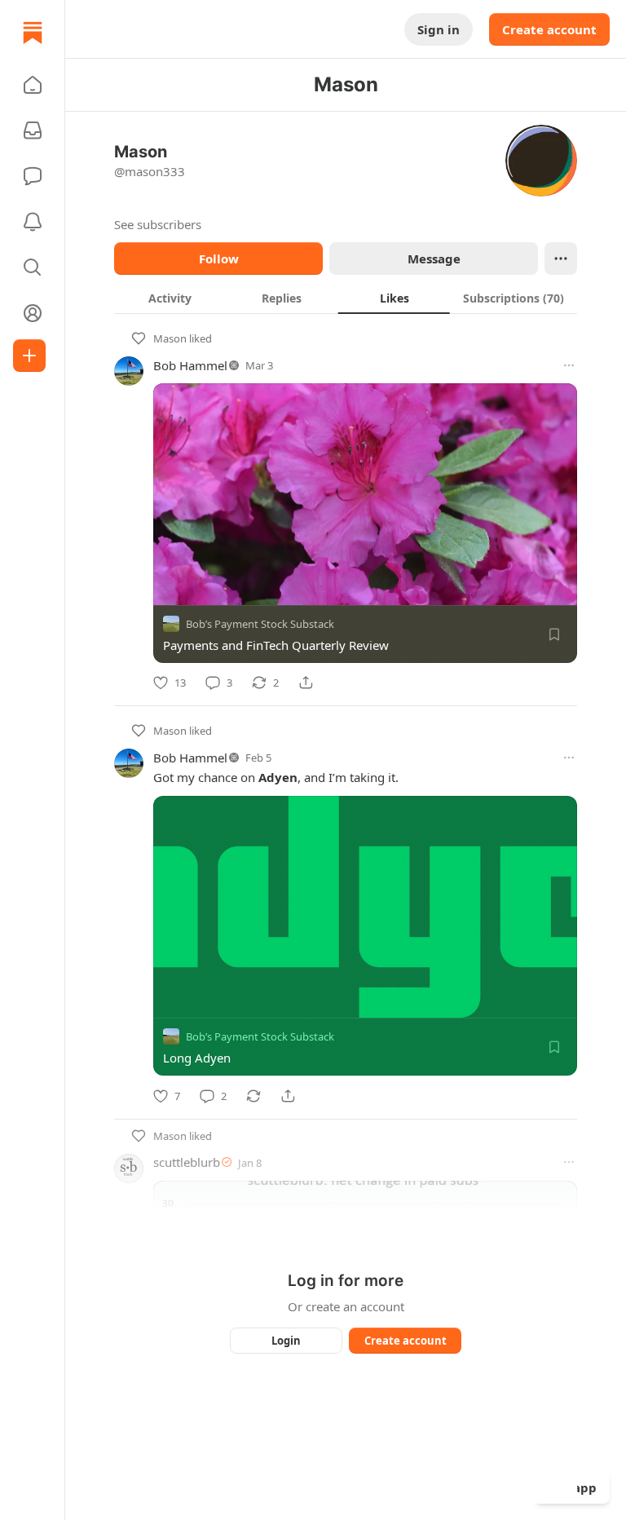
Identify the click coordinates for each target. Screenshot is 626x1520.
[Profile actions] (560, 258)
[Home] (32, 32)
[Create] (29, 355)
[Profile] (32, 313)
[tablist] (345, 297)
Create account (549, 29)
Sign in (438, 29)
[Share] (306, 682)
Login (286, 1340)
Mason (170, 338)
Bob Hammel (190, 365)
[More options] (569, 365)
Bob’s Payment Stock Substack (260, 623)
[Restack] (253, 1096)
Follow (219, 258)
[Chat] (32, 176)
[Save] (554, 634)
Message (434, 258)
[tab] (170, 297)
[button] (32, 84)
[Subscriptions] (32, 130)
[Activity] (32, 221)
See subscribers (157, 224)
